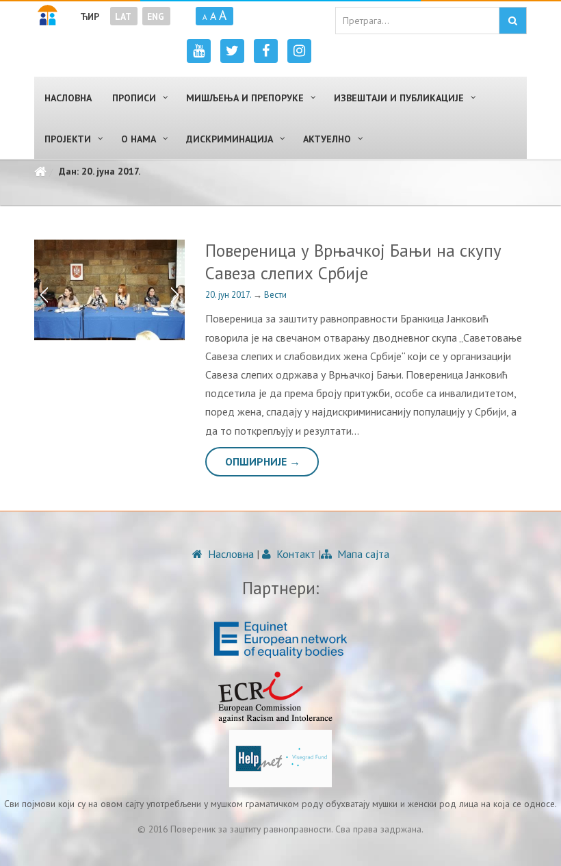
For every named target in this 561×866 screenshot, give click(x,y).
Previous (41, 290)
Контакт (294, 554)
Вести (275, 295)
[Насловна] (40, 171)
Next (178, 290)
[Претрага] (512, 21)
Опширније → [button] (262, 461)
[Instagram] (299, 51)
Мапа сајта (362, 554)
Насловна (229, 554)
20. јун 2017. (229, 295)
